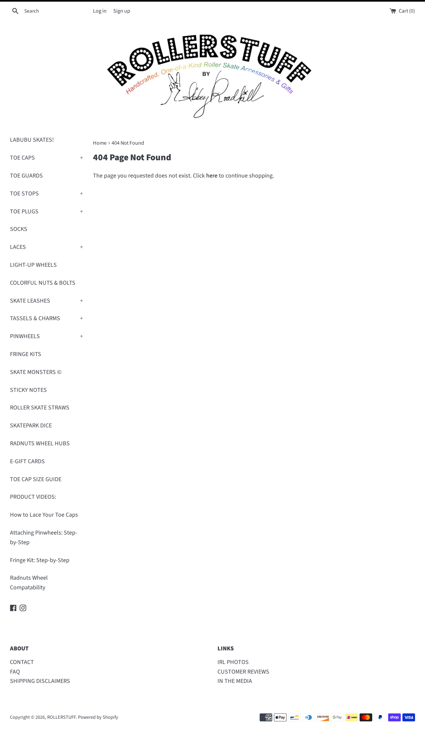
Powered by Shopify (98, 717)
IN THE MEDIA (234, 681)
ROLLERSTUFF (61, 717)
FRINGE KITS (25, 354)
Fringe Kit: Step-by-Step (39, 560)
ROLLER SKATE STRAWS (39, 407)
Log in (100, 11)
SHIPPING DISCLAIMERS (40, 681)
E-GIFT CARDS (27, 461)
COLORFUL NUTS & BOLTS (42, 283)
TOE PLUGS (46, 211)
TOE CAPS (46, 158)
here (211, 176)
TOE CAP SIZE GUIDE (35, 479)
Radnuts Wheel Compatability (29, 583)
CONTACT (22, 662)
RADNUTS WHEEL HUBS (40, 443)
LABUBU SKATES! (32, 140)
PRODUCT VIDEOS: (33, 497)
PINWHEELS (46, 336)
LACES (46, 247)
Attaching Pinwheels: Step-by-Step (43, 538)
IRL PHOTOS (233, 662)
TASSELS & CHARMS (46, 318)
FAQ (15, 672)
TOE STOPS (46, 193)
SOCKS (18, 229)
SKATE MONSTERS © (35, 372)
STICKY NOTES (28, 390)
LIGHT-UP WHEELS (33, 265)
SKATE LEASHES (46, 301)
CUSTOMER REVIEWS (243, 672)
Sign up (121, 11)
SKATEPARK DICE (31, 425)
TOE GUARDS (26, 176)
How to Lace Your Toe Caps (44, 515)
